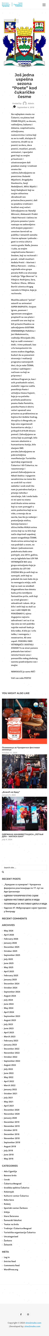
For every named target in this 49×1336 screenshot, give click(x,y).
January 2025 (10, 979)
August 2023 (10, 1020)
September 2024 (12, 991)
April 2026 (9, 934)
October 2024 (10, 987)
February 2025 (11, 975)
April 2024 (9, 1012)
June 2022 (9, 1073)
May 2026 (8, 930)
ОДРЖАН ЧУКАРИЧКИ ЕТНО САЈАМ (21, 895)
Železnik (8, 1244)
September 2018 (12, 1142)
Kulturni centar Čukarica (16, 1195)
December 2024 (11, 983)
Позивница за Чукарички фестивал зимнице (21, 748)
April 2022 (9, 1081)
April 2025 (9, 971)
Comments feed (12, 1265)
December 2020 (11, 1109)
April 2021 (9, 1105)
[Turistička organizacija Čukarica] (20, 4)
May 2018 (8, 1158)
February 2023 (11, 1040)
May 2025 (8, 967)
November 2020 (12, 1114)
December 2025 (11, 947)
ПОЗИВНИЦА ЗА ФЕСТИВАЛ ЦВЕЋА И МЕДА (25, 903)
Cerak (7, 1179)
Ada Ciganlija (10, 1171)
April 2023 (9, 1032)
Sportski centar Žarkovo (16, 1208)
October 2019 (10, 1130)
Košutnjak (9, 1191)
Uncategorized (11, 1236)
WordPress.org (11, 1269)
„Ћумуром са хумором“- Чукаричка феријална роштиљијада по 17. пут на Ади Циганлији (23, 888)
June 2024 (9, 1004)
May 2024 (8, 1008)
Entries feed (10, 1261)
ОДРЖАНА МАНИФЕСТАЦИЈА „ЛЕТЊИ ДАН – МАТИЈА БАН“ (22, 835)
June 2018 (9, 1154)
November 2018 (12, 1138)
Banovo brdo (11, 21)
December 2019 (11, 1122)
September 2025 (12, 955)
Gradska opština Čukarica (16, 1187)
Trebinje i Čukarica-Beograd (17, 1228)
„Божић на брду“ (11, 792)
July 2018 (8, 1150)
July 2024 (8, 1000)
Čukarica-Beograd (12, 1183)
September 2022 (12, 1061)
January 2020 (10, 1118)
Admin (31, 103)
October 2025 (10, 951)
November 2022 (12, 1052)
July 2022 (8, 1069)
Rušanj (7, 1204)
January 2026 (10, 943)
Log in (7, 1257)
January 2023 (10, 1044)
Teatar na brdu (11, 1224)
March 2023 (9, 1036)
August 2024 (10, 995)
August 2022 (10, 1065)
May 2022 (8, 1077)
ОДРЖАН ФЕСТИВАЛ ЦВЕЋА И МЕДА (22, 899)
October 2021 (10, 1093)
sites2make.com (33, 1322)
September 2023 (12, 1016)
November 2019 (12, 1126)
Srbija (7, 1212)
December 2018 (11, 1134)
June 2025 (9, 963)
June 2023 (9, 1028)
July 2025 (8, 959)
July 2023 (8, 1024)
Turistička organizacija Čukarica (20, 1232)
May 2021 (8, 1101)
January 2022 (10, 1089)
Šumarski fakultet (13, 1220)
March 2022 (9, 1085)
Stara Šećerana (11, 1216)
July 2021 (8, 1097)
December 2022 (11, 1048)
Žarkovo (8, 1240)
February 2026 (11, 938)
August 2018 (10, 1146)
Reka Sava (9, 1200)
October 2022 (10, 1057)
